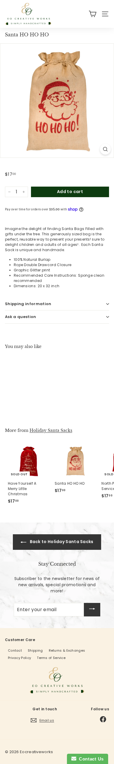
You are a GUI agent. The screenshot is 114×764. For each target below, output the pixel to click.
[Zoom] (105, 149)
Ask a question (20, 317)
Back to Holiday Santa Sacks (61, 542)
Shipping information (28, 304)
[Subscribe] (92, 609)
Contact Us (90, 758)
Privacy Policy (19, 657)
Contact (15, 650)
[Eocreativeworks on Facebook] (103, 719)
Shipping (35, 650)
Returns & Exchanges (67, 650)
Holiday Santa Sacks (51, 430)
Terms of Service (51, 657)
